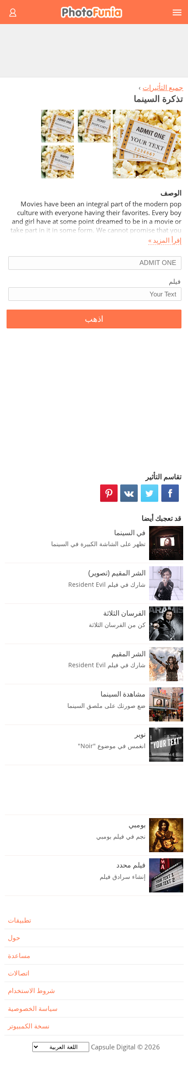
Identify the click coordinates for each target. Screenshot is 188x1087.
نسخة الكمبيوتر (28, 1025)
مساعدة (19, 955)
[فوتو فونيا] (95, 12)
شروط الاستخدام (31, 990)
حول (14, 937)
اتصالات (18, 973)
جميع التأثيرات (163, 87)
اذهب (94, 319)
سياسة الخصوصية (33, 1008)
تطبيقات (19, 920)
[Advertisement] (94, 50)
